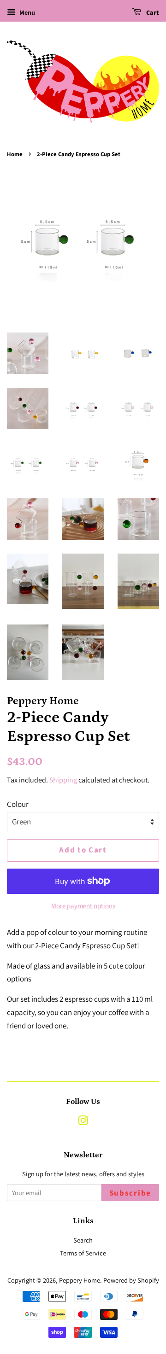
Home (15, 154)
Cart (152, 13)
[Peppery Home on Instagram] (83, 1122)
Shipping (63, 780)
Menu (26, 12)
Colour (18, 804)
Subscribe (130, 1193)
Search (83, 1240)
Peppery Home (79, 1280)
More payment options (83, 905)
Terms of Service (83, 1253)
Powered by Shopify (131, 1280)
